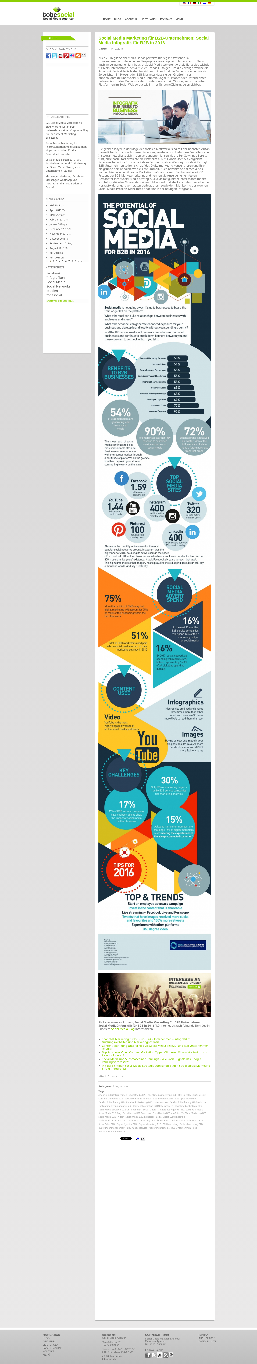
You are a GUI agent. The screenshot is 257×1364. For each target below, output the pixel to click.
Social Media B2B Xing (138, 1120)
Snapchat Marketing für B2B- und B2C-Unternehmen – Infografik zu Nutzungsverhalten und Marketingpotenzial (146, 1040)
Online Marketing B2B (191, 1124)
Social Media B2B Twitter (111, 1116)
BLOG (46, 1338)
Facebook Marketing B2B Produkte (187, 1102)
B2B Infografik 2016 (163, 1098)
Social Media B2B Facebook (137, 1113)
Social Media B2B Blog (109, 1113)
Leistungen (148, 19)
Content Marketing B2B (110, 1098)
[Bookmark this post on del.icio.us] (137, 1139)
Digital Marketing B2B (149, 1124)
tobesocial (54, 295)
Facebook (54, 273)
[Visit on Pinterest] (66, 56)
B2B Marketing (170, 1124)
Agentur (131, 19)
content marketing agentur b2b (114, 1105)
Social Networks (58, 286)
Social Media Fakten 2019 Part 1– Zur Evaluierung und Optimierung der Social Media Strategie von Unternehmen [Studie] (66, 165)
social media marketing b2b (162, 1094)
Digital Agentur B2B (126, 1124)
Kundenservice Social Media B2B (186, 1120)
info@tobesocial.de (112, 1356)
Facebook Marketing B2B (111, 1102)
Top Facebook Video (115, 1052)
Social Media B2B (137, 1094)
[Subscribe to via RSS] (78, 56)
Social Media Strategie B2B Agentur (161, 1109)
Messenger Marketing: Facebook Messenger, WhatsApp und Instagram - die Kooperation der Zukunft (65, 181)
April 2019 (56, 210)
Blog (117, 19)
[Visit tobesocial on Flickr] (72, 56)
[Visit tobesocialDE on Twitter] (55, 56)
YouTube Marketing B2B (193, 1113)
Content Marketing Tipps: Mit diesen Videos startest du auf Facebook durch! (154, 1053)
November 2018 (59, 233)
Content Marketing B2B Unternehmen (153, 1105)
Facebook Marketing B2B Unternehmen (147, 1102)
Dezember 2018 (59, 229)
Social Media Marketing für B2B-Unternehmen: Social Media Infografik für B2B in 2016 (153, 40)
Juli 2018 (55, 252)
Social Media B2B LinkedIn (112, 1120)
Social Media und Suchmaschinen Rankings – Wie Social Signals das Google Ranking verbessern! (151, 1060)
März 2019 (56, 214)
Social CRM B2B (160, 1120)
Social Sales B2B (106, 1124)
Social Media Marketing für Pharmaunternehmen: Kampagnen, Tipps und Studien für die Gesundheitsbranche (66, 148)
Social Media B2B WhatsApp (170, 1116)
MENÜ (46, 1354)
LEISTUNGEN (50, 1344)
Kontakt (166, 19)
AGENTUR (49, 1341)
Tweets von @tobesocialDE (60, 300)
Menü (179, 19)
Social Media (56, 282)
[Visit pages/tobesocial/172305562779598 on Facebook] (49, 56)
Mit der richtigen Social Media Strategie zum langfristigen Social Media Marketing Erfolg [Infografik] (156, 1067)
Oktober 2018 (57, 238)
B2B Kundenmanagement (111, 1127)
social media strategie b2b (188, 1105)
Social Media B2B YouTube (166, 1113)
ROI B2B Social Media (192, 1109)
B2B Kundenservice (137, 1127)
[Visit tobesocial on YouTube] (60, 56)
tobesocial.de (109, 1359)
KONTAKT (48, 1351)
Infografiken (56, 277)
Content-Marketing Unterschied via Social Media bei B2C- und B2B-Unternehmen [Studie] (155, 1047)
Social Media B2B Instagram (140, 1116)
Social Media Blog (123, 1029)
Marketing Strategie (159, 1127)
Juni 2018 (55, 257)
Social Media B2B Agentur (138, 1098)
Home (106, 19)
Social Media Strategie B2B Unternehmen (119, 1109)
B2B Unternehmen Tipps (184, 1127)
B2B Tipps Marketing (186, 1098)
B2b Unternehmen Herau (111, 1131)
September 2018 (59, 243)
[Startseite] (103, 14)
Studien (52, 291)
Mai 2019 (55, 205)
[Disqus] (154, 1185)
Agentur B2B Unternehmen (112, 1094)
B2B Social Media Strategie (192, 1094)
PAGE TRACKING (53, 1348)
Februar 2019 (57, 219)
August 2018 (57, 248)
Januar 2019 (57, 224)
